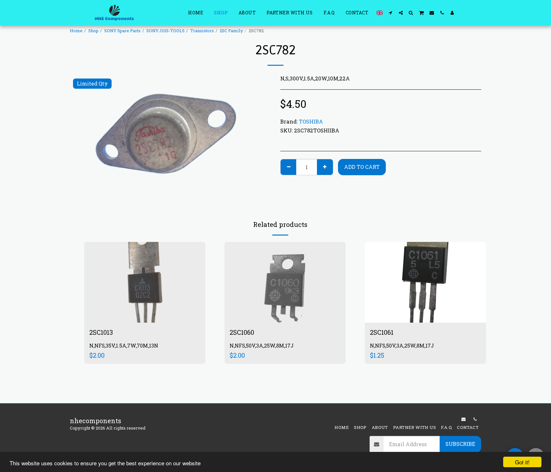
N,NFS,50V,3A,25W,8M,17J (262, 345)
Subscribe (460, 443)
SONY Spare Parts (122, 31)
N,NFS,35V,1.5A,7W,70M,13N (123, 345)
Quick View (145, 301)
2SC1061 (381, 332)
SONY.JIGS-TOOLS (165, 31)
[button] (390, 12)
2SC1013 (101, 332)
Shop (93, 31)
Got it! (522, 462)
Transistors (202, 31)
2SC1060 (242, 332)
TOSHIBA (311, 121)
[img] (144, 282)
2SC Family (231, 31)
